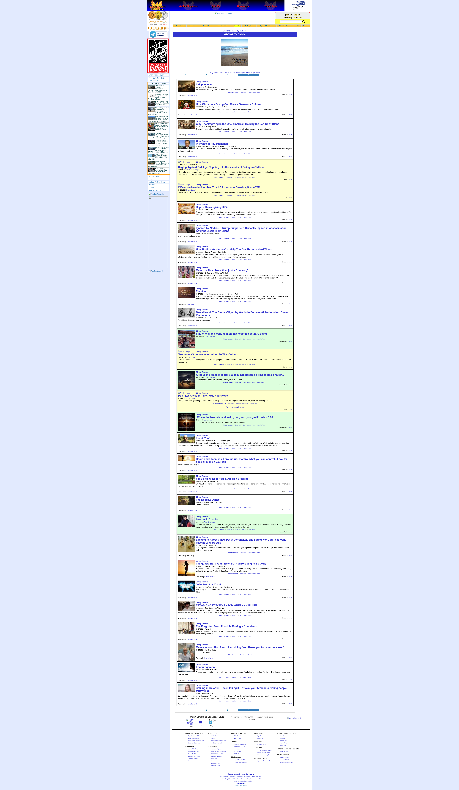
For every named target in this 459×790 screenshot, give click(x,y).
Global (290, 94)
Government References (286, 762)
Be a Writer (237, 749)
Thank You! (203, 438)
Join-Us (288, 14)
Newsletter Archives (216, 756)
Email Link (243, 92)
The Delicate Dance (208, 499)
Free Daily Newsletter (157, 78)
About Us (295, 26)
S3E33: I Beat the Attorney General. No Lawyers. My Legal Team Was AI (158, 163)
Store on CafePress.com (240, 762)
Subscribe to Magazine (240, 744)
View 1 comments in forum (235, 407)
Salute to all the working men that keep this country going (231, 333)
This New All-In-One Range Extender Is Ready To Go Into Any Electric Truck (158, 96)
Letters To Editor (222, 26)
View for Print (252, 177)
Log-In (297, 14)
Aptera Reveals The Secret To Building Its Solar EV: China (162, 102)
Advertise (152, 187)
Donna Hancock (191, 95)
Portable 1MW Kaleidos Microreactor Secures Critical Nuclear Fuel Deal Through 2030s (157, 89)
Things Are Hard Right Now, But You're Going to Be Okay (231, 563)
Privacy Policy (283, 743)
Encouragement (206, 667)
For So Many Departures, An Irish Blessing (222, 479)
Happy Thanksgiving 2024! (212, 207)
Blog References (284, 760)
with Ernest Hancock (216, 743)
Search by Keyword (216, 749)
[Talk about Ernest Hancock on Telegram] (212, 722)
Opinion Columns (215, 763)
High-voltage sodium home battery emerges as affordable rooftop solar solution (158, 111)
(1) (225, 403)
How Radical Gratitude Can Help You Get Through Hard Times (234, 249)
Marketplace (249, 26)
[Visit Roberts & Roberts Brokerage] (158, 15)
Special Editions (266, 26)
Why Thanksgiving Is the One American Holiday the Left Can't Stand (237, 124)
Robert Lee (190, 304)
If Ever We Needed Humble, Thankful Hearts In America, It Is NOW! (219, 187)
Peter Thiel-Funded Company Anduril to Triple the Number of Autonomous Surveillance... (158, 118)
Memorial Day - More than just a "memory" (222, 270)
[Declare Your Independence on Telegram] (158, 34)
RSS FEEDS (153, 80)
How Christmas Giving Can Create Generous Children (229, 104)
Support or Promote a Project (265, 761)
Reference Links (215, 766)
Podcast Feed (192, 761)
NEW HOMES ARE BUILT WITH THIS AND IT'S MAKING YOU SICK (158, 156)
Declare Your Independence (218, 740)
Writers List (283, 745)
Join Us (237, 26)
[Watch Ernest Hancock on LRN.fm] (190, 722)
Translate (296, 17)
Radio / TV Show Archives (218, 754)
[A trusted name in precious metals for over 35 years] (158, 28)
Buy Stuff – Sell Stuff (239, 760)
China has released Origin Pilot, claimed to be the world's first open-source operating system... (161, 126)
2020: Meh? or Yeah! (208, 584)
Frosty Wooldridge (192, 170)
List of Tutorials (284, 751)
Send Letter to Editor (254, 92)
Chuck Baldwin (191, 190)
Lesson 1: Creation (207, 519)
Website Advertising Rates (264, 755)
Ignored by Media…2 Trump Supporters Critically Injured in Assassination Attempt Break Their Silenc (241, 229)
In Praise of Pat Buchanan (212, 143)
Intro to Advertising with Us (264, 750)
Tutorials (152, 185)
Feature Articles (215, 761)
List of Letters (237, 736)
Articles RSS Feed (193, 749)
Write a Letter (154, 176)
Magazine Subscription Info (195, 736)
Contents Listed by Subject (218, 751)
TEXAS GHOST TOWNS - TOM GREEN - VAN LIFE (226, 605)
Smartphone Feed (193, 758)
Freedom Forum (261, 744)
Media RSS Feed (192, 754)
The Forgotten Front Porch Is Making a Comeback (226, 626)
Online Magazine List (193, 738)
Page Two (259, 736)
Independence (204, 84)
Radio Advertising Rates (263, 752)
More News (180, 26)
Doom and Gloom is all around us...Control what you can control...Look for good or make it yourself (241, 460)
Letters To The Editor (157, 182)
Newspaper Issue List (194, 743)
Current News (260, 738)
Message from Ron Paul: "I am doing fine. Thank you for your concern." (240, 647)
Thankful (201, 291)
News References (284, 757)
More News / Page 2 (156, 190)
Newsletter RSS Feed (194, 756)
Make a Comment (233, 92)
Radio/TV (206, 26)
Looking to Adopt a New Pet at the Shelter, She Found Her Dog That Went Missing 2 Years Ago (241, 541)
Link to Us (236, 754)
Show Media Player (156, 75)
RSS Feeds (283, 26)
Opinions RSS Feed (193, 751)
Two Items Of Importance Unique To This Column (208, 354)
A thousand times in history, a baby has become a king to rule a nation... (240, 375)
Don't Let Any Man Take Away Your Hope (203, 395)
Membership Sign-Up (239, 746)
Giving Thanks (202, 82)
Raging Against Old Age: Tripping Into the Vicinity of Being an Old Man (221, 167)
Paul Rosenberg (209, 522)
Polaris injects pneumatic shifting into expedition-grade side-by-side (157, 170)
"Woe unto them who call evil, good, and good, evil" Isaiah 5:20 (234, 417)
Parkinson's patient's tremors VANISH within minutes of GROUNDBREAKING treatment (158, 149)
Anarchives (193, 26)
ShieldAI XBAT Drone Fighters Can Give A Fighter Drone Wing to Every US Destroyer (158, 135)
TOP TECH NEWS (157, 83)
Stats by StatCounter (241, 785)
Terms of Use (283, 740)
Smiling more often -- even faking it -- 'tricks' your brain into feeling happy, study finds (241, 689)
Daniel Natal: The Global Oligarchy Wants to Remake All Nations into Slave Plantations (242, 313)
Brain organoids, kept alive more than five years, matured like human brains (158, 142)
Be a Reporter (154, 179)
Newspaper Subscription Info (196, 740)
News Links (214, 758)
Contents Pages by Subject (234, 30)
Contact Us (283, 738)
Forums (287, 17)
